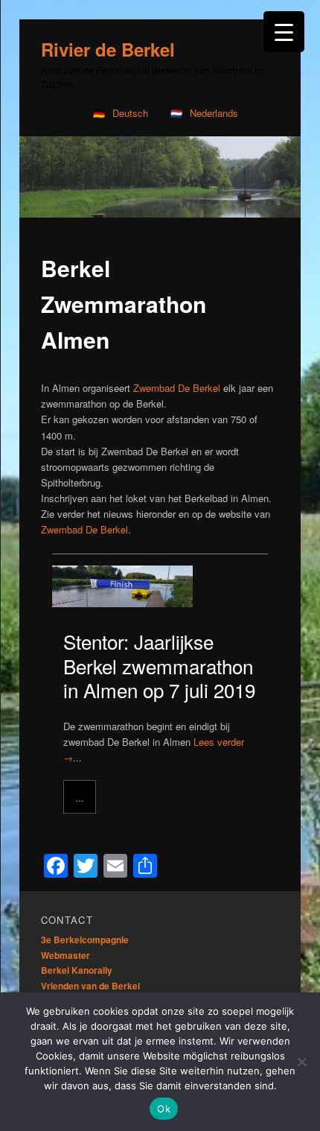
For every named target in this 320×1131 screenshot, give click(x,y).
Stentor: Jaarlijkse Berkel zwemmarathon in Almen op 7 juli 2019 (159, 665)
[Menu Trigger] (283, 31)
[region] (160, 177)
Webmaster (65, 955)
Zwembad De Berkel (176, 388)
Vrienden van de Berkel (90, 985)
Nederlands (214, 113)
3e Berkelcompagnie (85, 939)
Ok (163, 1109)
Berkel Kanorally (76, 970)
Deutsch (130, 113)
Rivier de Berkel (108, 49)
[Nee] (301, 1061)
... (79, 797)
